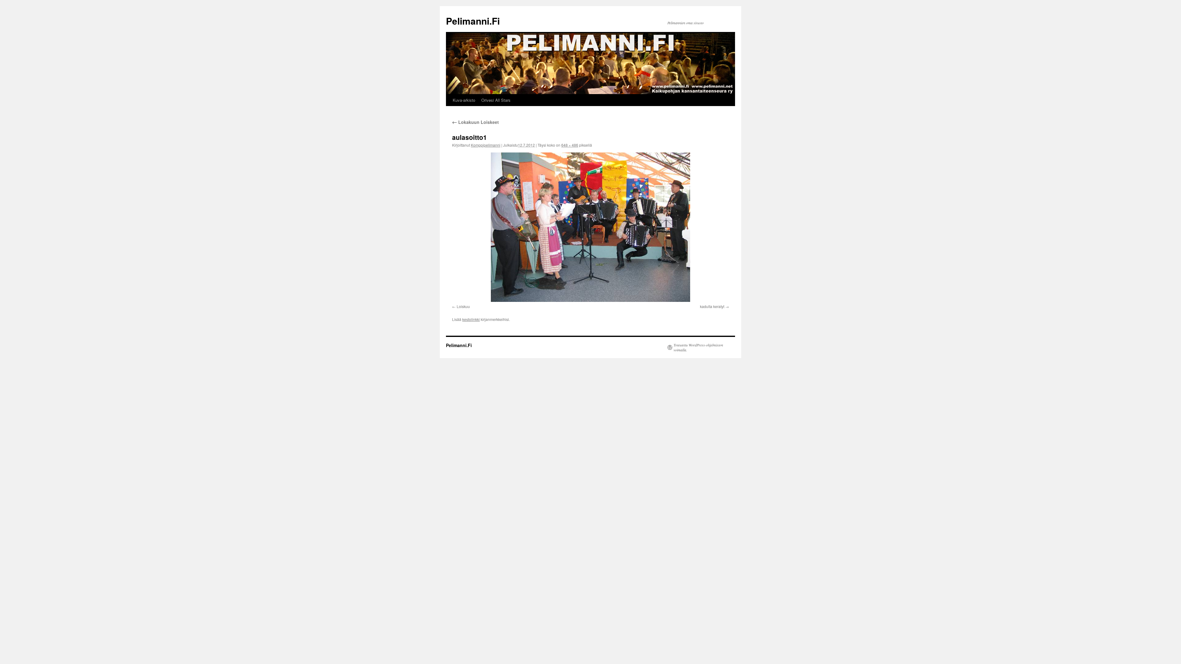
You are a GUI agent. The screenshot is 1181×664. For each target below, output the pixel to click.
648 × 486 (569, 145)
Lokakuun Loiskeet (475, 122)
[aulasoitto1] (590, 227)
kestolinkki (471, 319)
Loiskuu (463, 306)
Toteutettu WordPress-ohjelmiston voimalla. (698, 347)
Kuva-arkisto (464, 100)
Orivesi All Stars (496, 100)
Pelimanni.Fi (473, 20)
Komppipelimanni (485, 145)
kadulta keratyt (712, 306)
